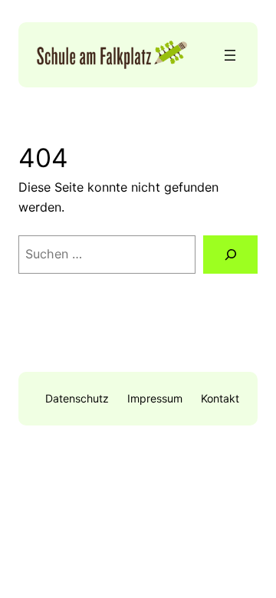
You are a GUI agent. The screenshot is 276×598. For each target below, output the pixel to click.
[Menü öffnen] (230, 55)
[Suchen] (230, 254)
